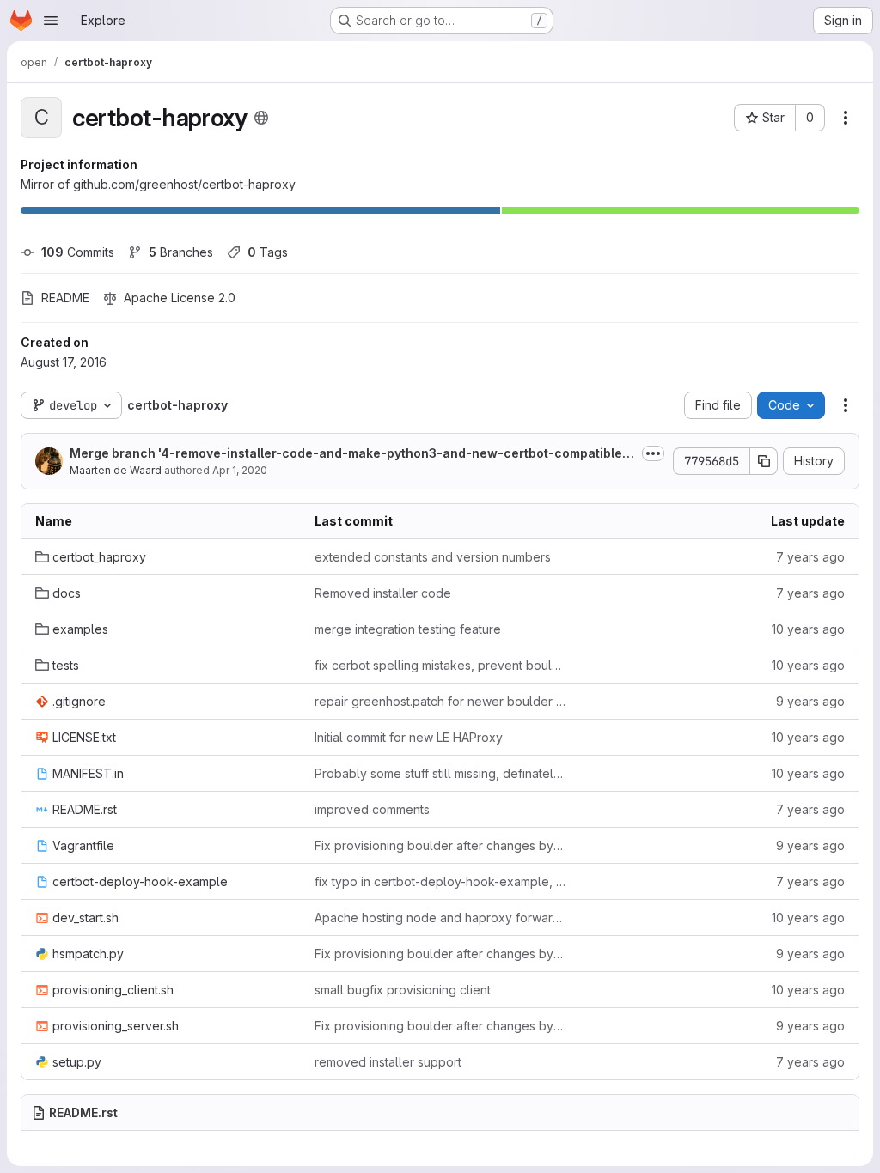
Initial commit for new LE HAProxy (409, 737)
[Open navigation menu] (50, 20)
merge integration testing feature (408, 629)
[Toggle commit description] (653, 453)
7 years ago (810, 557)
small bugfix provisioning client (403, 989)
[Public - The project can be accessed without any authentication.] (261, 118)
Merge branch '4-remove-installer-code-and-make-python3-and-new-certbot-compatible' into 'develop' (351, 454)
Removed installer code (383, 593)
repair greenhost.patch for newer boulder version (440, 701)
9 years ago (810, 701)
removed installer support (388, 1061)
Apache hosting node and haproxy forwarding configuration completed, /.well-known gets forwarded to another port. (440, 917)
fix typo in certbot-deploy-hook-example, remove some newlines (440, 881)
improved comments (372, 809)
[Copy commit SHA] (764, 461)
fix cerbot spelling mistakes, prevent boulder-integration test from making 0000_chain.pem (440, 665)
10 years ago (808, 629)
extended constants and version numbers (433, 557)
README (65, 297)
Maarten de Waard (116, 470)
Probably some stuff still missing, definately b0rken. (440, 773)
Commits (77, 252)
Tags (268, 252)
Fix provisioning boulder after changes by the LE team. (440, 845)
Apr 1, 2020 (239, 470)
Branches (181, 252)
